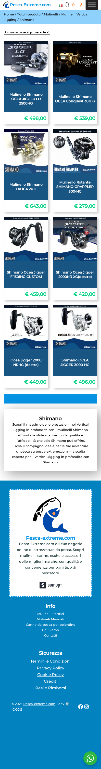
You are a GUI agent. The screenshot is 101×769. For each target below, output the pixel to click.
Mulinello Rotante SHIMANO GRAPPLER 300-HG (75, 186)
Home (9, 14)
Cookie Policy (50, 674)
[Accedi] (82, 5)
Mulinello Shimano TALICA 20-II (26, 186)
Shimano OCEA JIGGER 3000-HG (75, 362)
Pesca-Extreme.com (30, 4)
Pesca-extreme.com (39, 704)
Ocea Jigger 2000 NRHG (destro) (26, 362)
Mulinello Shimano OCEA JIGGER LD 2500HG (26, 98)
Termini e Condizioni (50, 661)
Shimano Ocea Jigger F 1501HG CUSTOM (26, 274)
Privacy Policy (50, 668)
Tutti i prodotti (29, 14)
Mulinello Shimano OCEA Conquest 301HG (75, 98)
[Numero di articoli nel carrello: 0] (74, 5)
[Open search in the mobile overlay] (67, 4)
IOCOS (17, 709)
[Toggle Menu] (92, 4)
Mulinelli (51, 14)
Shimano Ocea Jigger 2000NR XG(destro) (75, 274)
